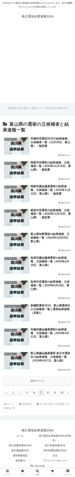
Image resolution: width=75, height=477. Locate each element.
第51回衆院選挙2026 (20, 445)
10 (61, 392)
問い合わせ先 (37, 465)
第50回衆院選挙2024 (54, 450)
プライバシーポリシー (55, 460)
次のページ (37, 380)
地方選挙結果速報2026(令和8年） (55, 438)
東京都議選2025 (20, 450)
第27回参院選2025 (55, 445)
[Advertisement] (37, 65)
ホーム (20, 435)
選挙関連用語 (20, 455)
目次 (54, 455)
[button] (68, 354)
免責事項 (20, 460)
